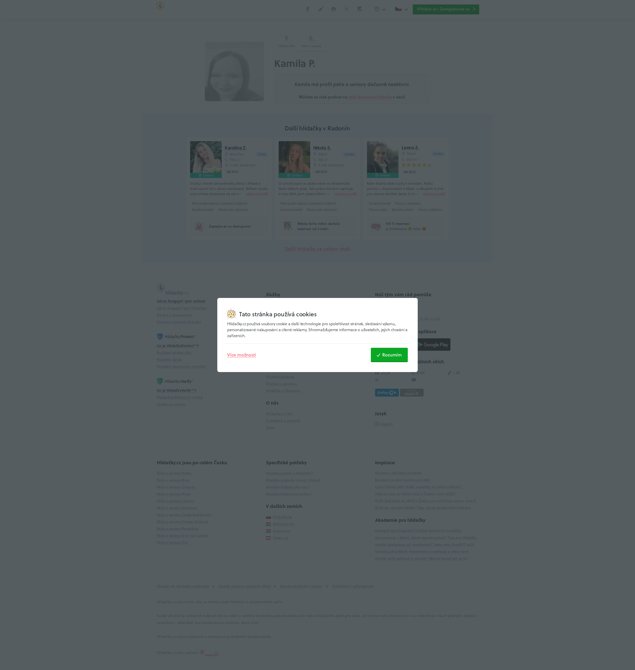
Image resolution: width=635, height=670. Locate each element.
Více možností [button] (241, 354)
